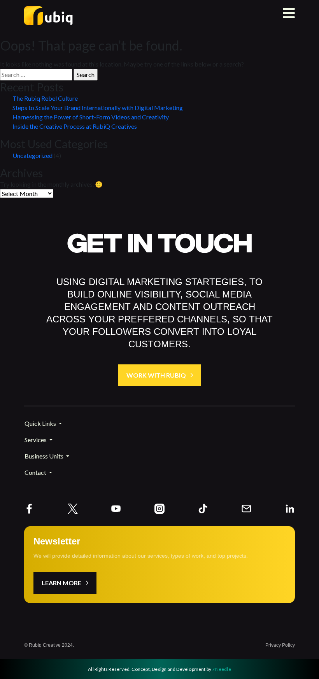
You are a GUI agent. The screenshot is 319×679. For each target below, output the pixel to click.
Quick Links (41, 423)
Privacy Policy (280, 645)
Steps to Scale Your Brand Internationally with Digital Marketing (97, 107)
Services (36, 439)
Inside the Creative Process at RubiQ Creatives (74, 126)
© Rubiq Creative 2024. (49, 645)
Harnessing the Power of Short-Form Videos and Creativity (90, 117)
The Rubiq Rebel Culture (45, 98)
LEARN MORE (61, 582)
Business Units (45, 456)
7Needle (221, 669)
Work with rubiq (156, 375)
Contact (36, 472)
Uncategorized (32, 155)
